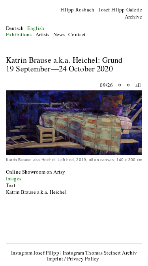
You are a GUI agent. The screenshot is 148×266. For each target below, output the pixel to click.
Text (11, 185)
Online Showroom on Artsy (36, 171)
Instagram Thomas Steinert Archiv (100, 252)
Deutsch (15, 28)
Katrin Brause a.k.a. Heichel (36, 191)
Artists (43, 34)
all (138, 84)
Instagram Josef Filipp (35, 252)
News (59, 34)
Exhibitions (19, 34)
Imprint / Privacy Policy (73, 258)
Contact (77, 34)
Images (13, 178)
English (35, 28)
